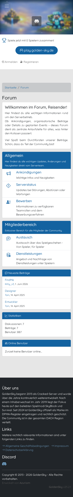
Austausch (24, 237)
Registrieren (31, 61)
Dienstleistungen (29, 253)
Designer (10, 290)
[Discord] (36, 21)
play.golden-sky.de (38, 50)
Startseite (10, 87)
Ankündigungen (28, 172)
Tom (7, 295)
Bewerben (24, 201)
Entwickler (11, 301)
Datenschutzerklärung (19, 450)
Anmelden (10, 61)
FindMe (9, 280)
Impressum (61, 446)
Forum (25, 87)
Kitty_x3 (9, 284)
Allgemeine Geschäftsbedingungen (27, 446)
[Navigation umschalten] (7, 6)
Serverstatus (26, 184)
